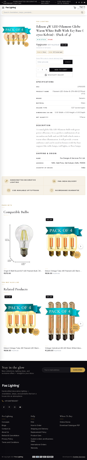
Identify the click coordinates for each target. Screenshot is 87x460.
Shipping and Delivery (39, 429)
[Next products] (80, 246)
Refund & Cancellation (10, 435)
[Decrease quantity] (38, 70)
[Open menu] (3, 7)
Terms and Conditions (10, 442)
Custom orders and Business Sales (42, 440)
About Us (5, 432)
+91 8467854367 (11, 401)
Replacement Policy (38, 432)
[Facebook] (4, 407)
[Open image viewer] (17, 37)
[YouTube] (20, 407)
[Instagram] (15, 407)
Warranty (34, 448)
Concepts (5, 422)
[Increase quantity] (46, 70)
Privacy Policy (7, 439)
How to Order (36, 425)
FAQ (32, 422)
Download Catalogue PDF (70, 425)
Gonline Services (79, 457)
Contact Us (6, 429)
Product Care (36, 435)
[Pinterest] (9, 407)
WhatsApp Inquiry (56, 75)
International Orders (38, 444)
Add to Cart (61, 70)
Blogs (4, 425)
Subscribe (77, 370)
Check (68, 62)
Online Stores (65, 422)
